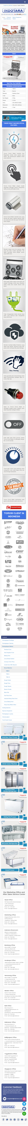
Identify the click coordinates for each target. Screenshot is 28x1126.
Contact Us (6, 5)
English (19, 5)
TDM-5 (14, 18)
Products (9, 17)
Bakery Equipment (17, 17)
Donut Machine (7, 18)
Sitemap (10, 5)
